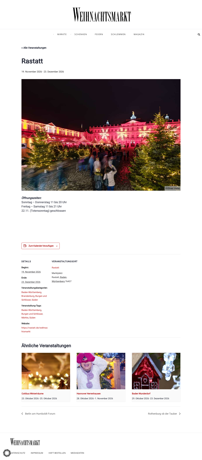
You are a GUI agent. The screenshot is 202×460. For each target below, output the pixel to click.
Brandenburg (27, 296)
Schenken (80, 34)
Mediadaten (77, 452)
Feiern (99, 34)
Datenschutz (17, 452)
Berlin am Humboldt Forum (39, 413)
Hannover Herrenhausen (89, 393)
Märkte (62, 34)
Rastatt (55, 267)
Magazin (139, 34)
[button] (7, 453)
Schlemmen (118, 34)
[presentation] (46, 371)
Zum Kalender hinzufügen (41, 246)
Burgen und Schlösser (32, 314)
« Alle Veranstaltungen (33, 47)
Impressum (37, 452)
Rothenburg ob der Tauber (163, 413)
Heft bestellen (57, 452)
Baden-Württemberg (31, 292)
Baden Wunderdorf (141, 393)
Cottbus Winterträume (32, 393)
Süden (35, 300)
